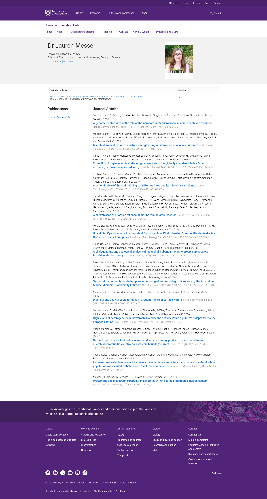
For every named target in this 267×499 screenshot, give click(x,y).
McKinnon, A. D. (176, 292)
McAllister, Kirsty (151, 273)
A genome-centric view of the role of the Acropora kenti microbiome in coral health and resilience (153, 123)
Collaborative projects (82, 31)
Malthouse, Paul (118, 277)
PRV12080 (132, 482)
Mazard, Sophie (155, 225)
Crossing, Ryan (207, 273)
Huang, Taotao (117, 225)
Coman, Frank (208, 266)
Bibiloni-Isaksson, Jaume (164, 266)
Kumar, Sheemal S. (175, 225)
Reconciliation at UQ (89, 414)
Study (79, 13)
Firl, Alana (154, 199)
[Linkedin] (55, 473)
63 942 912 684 (90, 482)
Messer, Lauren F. (102, 115)
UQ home (173, 3)
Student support (125, 450)
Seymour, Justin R (173, 314)
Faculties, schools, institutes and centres (203, 447)
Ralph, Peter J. (159, 332)
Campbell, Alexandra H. (182, 196)
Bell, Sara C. (173, 115)
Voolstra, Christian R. (203, 177)
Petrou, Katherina (162, 133)
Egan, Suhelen (132, 203)
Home (48, 31)
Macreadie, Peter (102, 211)
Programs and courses (129, 439)
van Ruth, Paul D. (137, 277)
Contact (218, 3)
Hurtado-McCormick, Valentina (109, 199)
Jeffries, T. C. (127, 377)
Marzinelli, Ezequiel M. (155, 207)
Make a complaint (198, 439)
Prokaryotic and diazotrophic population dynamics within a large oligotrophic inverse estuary (150, 380)
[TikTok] (85, 473)
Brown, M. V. (141, 377)
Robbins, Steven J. (142, 115)
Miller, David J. (167, 177)
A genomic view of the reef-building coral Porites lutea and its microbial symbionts (144, 185)
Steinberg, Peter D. (178, 207)
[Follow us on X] (62, 473)
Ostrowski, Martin (122, 133)
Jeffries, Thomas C (166, 310)
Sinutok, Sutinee (141, 328)
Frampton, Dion (120, 269)
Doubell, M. (113, 377)
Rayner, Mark (136, 269)
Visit (155, 450)
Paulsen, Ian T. (163, 229)
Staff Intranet (88, 445)
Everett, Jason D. (120, 332)
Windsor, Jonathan (171, 273)
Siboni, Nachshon (117, 354)
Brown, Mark (100, 159)
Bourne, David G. (122, 115)
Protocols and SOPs (167, 31)
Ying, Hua (200, 174)
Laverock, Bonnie (205, 196)
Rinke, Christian (101, 155)
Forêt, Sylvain (183, 177)
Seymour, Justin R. (207, 137)
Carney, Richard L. (157, 292)
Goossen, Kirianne (154, 269)
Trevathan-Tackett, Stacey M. (109, 196)
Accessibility (85, 491)
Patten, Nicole (100, 277)
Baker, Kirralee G (186, 310)
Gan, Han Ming (134, 207)
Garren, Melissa (156, 354)
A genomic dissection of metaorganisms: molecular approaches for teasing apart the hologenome (95, 96)
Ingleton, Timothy (198, 133)
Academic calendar (127, 445)
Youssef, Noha (159, 155)
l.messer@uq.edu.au (63, 61)
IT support (86, 450)
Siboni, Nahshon (121, 266)
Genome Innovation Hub (62, 25)
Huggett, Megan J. (159, 196)
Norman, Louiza (101, 332)
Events (196, 3)
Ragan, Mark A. (150, 177)
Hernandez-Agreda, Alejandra (109, 207)
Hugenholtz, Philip (180, 159)
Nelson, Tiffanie (133, 137)
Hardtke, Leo (195, 207)
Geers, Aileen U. (185, 174)
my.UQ (120, 434)
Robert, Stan (171, 269)
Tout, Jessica (100, 354)
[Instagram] (77, 473)
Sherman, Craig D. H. (137, 196)
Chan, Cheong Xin (146, 174)
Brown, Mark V (150, 314)
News (185, 3)
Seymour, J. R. (161, 377)
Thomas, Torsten (187, 203)
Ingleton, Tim (181, 262)
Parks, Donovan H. (178, 155)
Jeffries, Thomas (117, 159)
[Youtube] (70, 473)
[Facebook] (47, 473)
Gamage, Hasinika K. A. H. (200, 225)
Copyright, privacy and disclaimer (61, 491)
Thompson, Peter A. (179, 332)
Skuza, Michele (190, 273)
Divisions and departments (203, 454)
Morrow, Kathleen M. (130, 177)
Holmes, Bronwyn (188, 269)
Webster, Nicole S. (193, 354)
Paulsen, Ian (149, 137)
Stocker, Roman (174, 354)
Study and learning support (167, 439)
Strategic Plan (88, 439)
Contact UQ (194, 434)
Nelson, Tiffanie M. (189, 266)
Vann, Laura (204, 203)
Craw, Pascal (100, 273)
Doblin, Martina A (131, 314)
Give (207, 3)
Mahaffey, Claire (121, 310)
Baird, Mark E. (180, 133)
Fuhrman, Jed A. (187, 137)
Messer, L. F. (99, 377)
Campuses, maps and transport (200, 461)
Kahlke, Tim (114, 273)
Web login (217, 473)
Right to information (103, 491)
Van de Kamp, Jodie (113, 137)
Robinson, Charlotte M (143, 310)
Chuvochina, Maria (199, 155)
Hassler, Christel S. (205, 332)
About (145, 13)
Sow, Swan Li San (131, 273)
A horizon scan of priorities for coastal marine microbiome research (134, 215)
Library (156, 434)
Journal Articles (59, 117)
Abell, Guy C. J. (207, 269)
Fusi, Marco (171, 203)
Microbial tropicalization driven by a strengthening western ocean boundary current (144, 145)
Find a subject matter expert (60, 439)
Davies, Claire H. (101, 269)
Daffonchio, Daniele (113, 203)
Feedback (120, 491)
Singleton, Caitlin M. (125, 174)
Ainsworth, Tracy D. (190, 199)
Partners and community (121, 13)
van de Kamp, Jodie (121, 262)
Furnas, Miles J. (138, 292)
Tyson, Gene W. (135, 159)
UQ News (50, 445)
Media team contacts (56, 434)
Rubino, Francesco (121, 155)
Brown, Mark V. (106, 141)
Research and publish (164, 445)
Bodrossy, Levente (167, 137)
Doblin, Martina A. (142, 133)
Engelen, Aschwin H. (152, 203)
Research (95, 13)
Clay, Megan (159, 115)
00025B (113, 482)
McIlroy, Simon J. (190, 115)
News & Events (141, 31)
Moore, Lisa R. (100, 225)
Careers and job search (93, 434)
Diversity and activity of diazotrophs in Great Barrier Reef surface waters (137, 299)
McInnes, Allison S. (140, 332)
